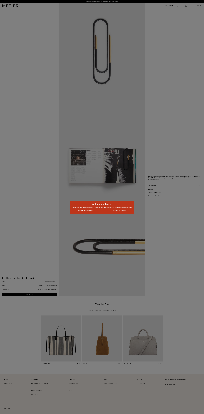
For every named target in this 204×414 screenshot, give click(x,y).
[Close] (132, 202)
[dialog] (102, 207)
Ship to (85, 210)
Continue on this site (118, 210)
